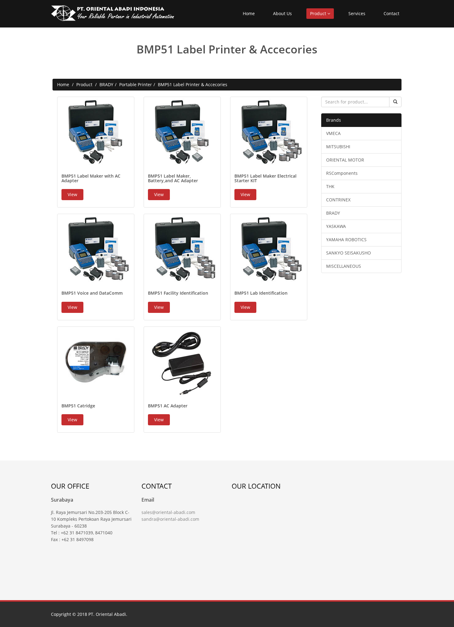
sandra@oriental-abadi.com (170, 519)
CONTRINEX (338, 200)
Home (249, 13)
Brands (333, 120)
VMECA (333, 133)
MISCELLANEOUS (343, 266)
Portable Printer (135, 84)
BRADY (106, 84)
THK (330, 186)
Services (356, 13)
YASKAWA (336, 226)
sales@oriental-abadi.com (168, 512)
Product (318, 13)
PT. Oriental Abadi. (107, 614)
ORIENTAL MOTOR (345, 160)
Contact (391, 13)
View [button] (72, 194)
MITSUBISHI (338, 146)
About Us (282, 13)
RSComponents (342, 173)
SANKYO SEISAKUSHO (348, 253)
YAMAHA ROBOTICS (346, 239)
